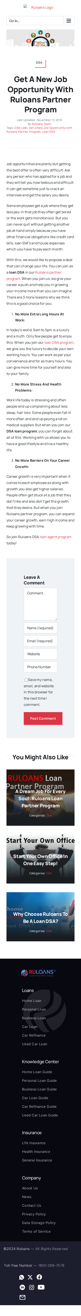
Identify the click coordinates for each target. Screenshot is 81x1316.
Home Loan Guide (37, 1072)
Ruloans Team (41, 124)
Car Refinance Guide (39, 1106)
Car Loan (29, 1026)
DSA (49, 815)
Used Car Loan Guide (40, 1115)
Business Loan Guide (39, 1089)
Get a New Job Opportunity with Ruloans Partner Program (39, 130)
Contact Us (31, 1205)
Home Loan (31, 1000)
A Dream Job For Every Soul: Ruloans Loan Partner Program (40, 798)
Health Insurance (36, 1151)
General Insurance (37, 1160)
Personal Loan (34, 1009)
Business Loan (34, 1018)
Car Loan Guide (35, 1098)
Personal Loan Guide (39, 1080)
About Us (30, 1188)
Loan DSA (48, 132)
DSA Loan (20, 128)
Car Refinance (34, 1035)
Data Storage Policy (39, 1223)
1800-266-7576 (51, 1265)
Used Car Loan (34, 1044)
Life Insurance (33, 1143)
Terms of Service (36, 1231)
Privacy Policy (34, 1214)
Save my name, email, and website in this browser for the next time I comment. (39, 692)
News (26, 1197)
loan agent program (55, 536)
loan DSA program (59, 342)
